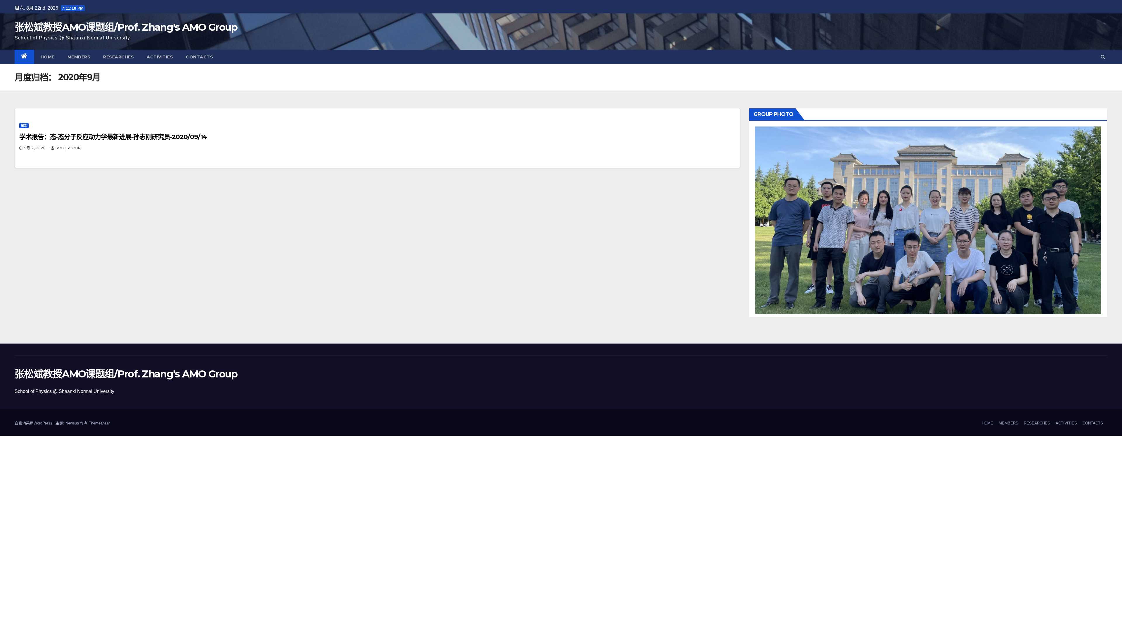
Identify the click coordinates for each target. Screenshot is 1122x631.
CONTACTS (199, 57)
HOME (48, 57)
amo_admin (68, 148)
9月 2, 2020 (35, 148)
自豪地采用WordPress (34, 423)
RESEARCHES (118, 57)
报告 (24, 125)
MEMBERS (79, 57)
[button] (1103, 56)
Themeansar (99, 423)
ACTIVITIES (160, 57)
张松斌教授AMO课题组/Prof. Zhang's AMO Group (126, 27)
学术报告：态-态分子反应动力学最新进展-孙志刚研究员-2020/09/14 (113, 137)
